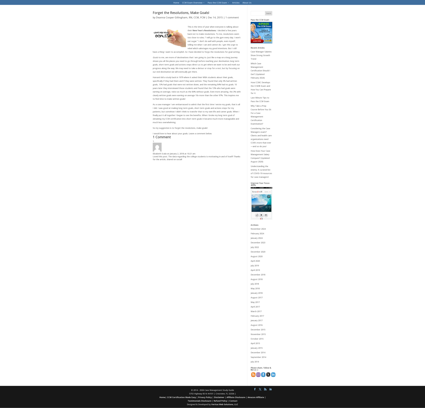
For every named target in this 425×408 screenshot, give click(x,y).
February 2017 (257, 316)
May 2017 (255, 302)
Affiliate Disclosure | (237, 397)
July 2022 (255, 247)
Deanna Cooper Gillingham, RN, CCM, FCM (180, 17)
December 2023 (258, 242)
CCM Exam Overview (192, 3)
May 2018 (255, 288)
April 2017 (255, 306)
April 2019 (255, 270)
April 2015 (255, 343)
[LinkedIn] (270, 389)
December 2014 (258, 352)
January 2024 (257, 238)
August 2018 (257, 279)
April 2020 (255, 261)
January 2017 (257, 320)
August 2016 (257, 325)
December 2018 (258, 274)
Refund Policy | (221, 400)
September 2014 (258, 357)
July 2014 (255, 361)
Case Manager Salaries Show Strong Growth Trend (261, 55)
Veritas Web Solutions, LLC (224, 404)
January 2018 (257, 293)
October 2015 (257, 338)
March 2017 (256, 311)
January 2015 (257, 348)
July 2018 (255, 283)
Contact (233, 400)
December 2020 (258, 251)
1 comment (232, 17)
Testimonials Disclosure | (200, 400)
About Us (246, 3)
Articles (236, 3)
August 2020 (257, 256)
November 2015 (258, 334)
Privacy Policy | (205, 397)
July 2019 (255, 265)
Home (176, 3)
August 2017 (257, 297)
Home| (162, 397)
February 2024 (257, 233)
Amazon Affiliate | (257, 397)
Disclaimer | (220, 397)
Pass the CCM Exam (217, 3)
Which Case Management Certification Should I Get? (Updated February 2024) (260, 70)
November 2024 (258, 229)
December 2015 (258, 329)
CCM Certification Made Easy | (182, 397)
